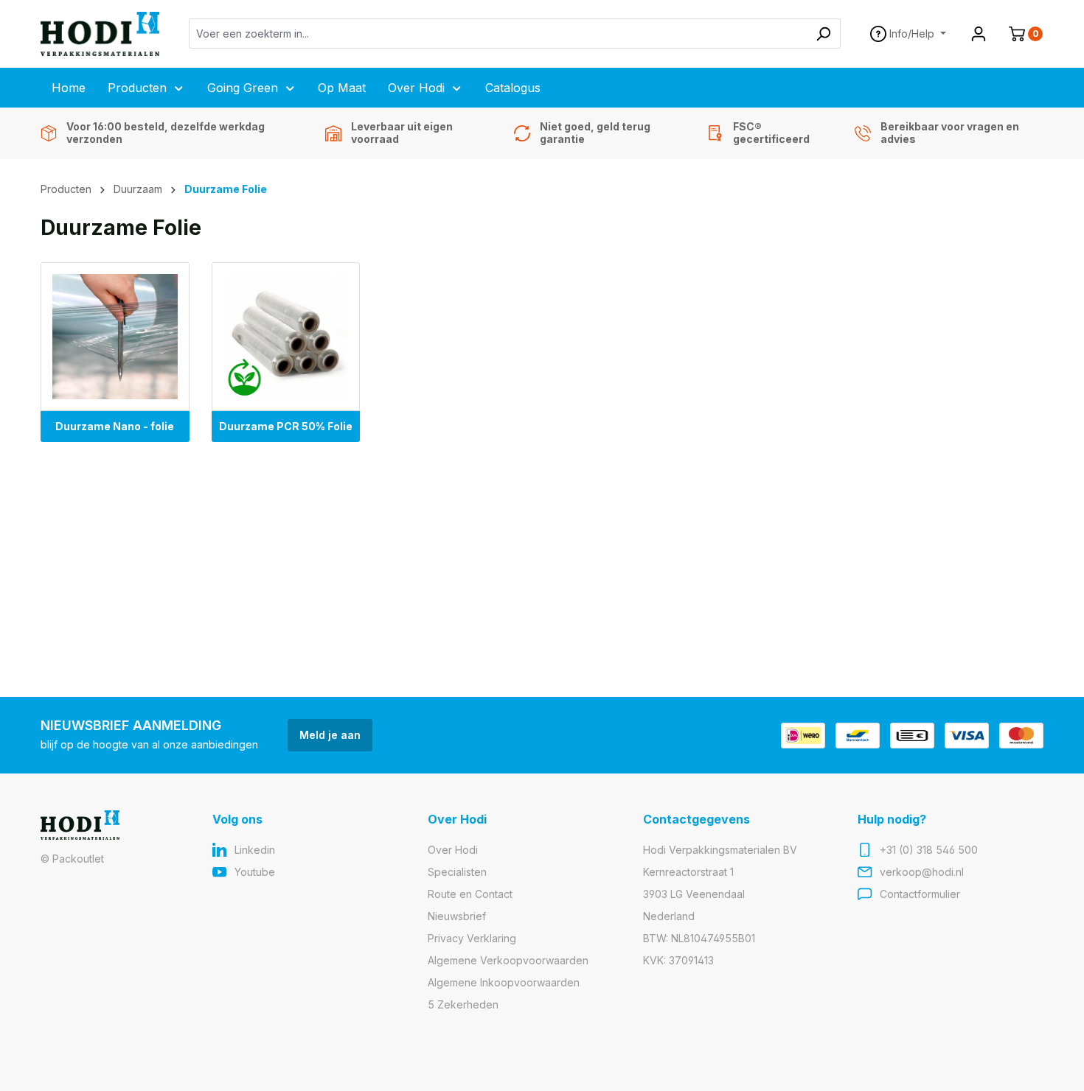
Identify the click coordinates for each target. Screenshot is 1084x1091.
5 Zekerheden (463, 1004)
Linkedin (254, 849)
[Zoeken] (823, 33)
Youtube (254, 872)
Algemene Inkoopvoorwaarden (504, 982)
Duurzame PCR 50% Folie (285, 426)
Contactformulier (920, 894)
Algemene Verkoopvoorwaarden (508, 960)
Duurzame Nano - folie (114, 426)
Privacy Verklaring (472, 938)
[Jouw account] (978, 34)
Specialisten (457, 872)
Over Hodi (453, 849)
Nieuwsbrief (457, 916)
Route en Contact (470, 894)
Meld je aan (330, 735)
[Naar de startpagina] (100, 34)
